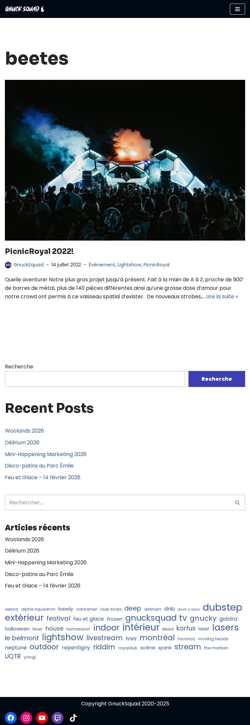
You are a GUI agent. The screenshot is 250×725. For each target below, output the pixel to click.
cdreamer (86, 609)
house (54, 628)
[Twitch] (57, 718)
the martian (216, 648)
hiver (38, 629)
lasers (225, 627)
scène (147, 647)
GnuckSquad (29, 264)
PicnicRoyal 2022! (39, 251)
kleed (168, 629)
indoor (106, 628)
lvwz (131, 638)
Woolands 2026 (24, 431)
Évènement (102, 264)
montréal (157, 638)
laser (204, 629)
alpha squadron (38, 609)
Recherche (19, 366)
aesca (11, 609)
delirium (152, 609)
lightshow (62, 637)
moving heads (213, 639)
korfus (186, 628)
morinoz (186, 639)
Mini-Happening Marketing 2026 (46, 454)
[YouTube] (42, 718)
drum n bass (189, 609)
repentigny (76, 647)
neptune (16, 647)
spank (165, 648)
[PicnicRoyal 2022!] (125, 160)
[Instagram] (26, 718)
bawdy (65, 609)
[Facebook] (11, 718)
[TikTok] (73, 718)
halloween (17, 628)
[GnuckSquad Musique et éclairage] (24, 9)
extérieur (24, 618)
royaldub (127, 648)
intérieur (141, 627)
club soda (110, 609)
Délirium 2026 (22, 442)
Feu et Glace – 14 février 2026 (42, 477)
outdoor (44, 647)
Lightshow (129, 264)
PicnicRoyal (157, 264)
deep (132, 608)
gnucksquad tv (156, 618)
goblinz (228, 619)
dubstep (222, 607)
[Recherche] (237, 502)
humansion (78, 629)
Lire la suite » (222, 296)
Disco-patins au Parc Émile (39, 465)
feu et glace (88, 619)
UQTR (13, 656)
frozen (114, 618)
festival (58, 618)
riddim (104, 647)
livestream (104, 638)
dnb (169, 609)
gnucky (203, 618)
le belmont (22, 638)
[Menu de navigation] (237, 9)
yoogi (30, 657)
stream (187, 647)
